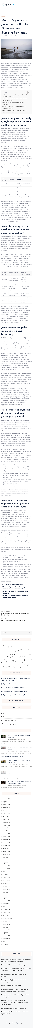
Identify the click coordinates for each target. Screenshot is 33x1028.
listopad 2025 (6, 816)
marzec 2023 (6, 851)
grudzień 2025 (6, 813)
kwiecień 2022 (6, 866)
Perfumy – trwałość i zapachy (9, 720)
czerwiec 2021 (6, 895)
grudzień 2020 (6, 912)
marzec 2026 (6, 807)
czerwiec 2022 (6, 860)
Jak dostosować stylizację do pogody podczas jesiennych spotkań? (14, 107)
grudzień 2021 (6, 877)
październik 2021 (7, 883)
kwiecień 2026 (6, 804)
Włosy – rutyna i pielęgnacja (9, 724)
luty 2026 (5, 810)
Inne (2, 713)
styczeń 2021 (6, 909)
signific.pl (16, 1023)
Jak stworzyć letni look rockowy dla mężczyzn (13, 965)
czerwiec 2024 (6, 834)
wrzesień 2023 (6, 845)
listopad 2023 (6, 842)
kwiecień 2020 (6, 936)
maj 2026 (5, 801)
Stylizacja (20, 179)
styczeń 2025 (6, 822)
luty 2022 (5, 871)
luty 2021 (5, 906)
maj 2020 (5, 933)
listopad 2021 (6, 880)
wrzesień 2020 (6, 921)
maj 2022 (5, 863)
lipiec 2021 (5, 892)
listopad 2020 (6, 915)
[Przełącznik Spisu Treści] (28, 92)
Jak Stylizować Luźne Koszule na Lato (11, 985)
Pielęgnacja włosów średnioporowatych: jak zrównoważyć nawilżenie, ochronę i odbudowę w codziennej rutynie (14, 1002)
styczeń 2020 (6, 944)
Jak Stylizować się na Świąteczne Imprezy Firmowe (15, 695)
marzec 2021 (6, 903)
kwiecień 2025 (6, 819)
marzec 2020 (6, 938)
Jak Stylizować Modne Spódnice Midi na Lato (13, 684)
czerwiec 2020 (6, 930)
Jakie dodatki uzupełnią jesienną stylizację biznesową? (13, 103)
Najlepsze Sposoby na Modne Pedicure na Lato (14, 687)
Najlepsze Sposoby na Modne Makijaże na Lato (14, 691)
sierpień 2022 (6, 854)
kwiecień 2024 (6, 836)
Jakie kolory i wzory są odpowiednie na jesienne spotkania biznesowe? (15, 111)
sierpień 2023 (6, 848)
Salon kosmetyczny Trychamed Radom (12, 756)
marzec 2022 (6, 869)
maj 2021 (5, 898)
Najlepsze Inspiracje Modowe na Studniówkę (13, 1008)
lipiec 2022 (5, 857)
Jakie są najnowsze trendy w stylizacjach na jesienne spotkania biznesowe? (16, 95)
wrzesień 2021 (6, 886)
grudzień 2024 (6, 825)
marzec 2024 (6, 839)
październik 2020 (7, 918)
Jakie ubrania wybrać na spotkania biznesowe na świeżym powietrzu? (15, 99)
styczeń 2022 (6, 874)
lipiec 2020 (5, 927)
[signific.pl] (10, 4)
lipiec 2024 (5, 831)
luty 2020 (5, 941)
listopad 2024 (6, 828)
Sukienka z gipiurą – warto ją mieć (13, 584)
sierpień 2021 (6, 889)
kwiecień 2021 (6, 901)
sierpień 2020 (6, 924)
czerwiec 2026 (6, 799)
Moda (3, 16)
